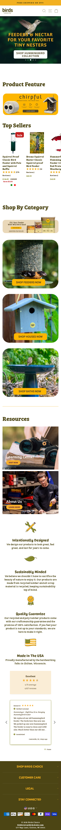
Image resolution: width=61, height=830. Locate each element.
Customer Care (30, 777)
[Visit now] (30, 448)
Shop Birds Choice (30, 766)
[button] (6, 722)
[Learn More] (30, 492)
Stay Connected (30, 799)
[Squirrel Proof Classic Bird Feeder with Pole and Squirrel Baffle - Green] (11, 185)
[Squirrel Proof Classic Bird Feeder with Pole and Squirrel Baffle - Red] (15, 185)
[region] (30, 722)
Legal (30, 788)
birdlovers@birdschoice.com (30, 824)
